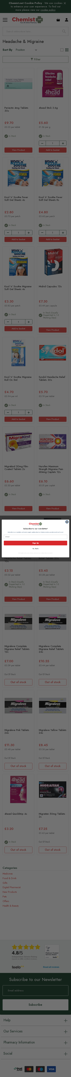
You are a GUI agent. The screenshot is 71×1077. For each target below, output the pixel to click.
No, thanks (35, 549)
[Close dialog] (67, 521)
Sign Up (35, 543)
